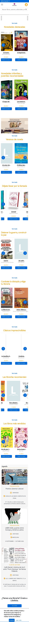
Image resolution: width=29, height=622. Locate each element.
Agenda (4, 466)
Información (4, 1)
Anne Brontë (6, 358)
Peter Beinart (21, 262)
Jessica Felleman (21, 166)
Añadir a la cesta (21, 59)
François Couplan (13, 404)
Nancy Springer (21, 103)
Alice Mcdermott (6, 54)
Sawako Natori (5, 311)
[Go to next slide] (25, 45)
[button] (1, 18)
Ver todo (14, 23)
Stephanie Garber (13, 213)
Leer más (18, 620)
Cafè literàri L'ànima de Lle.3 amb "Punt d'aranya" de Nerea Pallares (14, 569)
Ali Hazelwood (5, 166)
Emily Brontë (21, 358)
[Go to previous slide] (3, 45)
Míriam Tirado (6, 451)
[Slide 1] (13, 18)
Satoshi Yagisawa (17, 311)
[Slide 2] (15, 18)
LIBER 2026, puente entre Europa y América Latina (14, 529)
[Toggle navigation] (2, 4)
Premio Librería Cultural (14, 489)
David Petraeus (10, 262)
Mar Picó (21, 451)
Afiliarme (14, 605)
